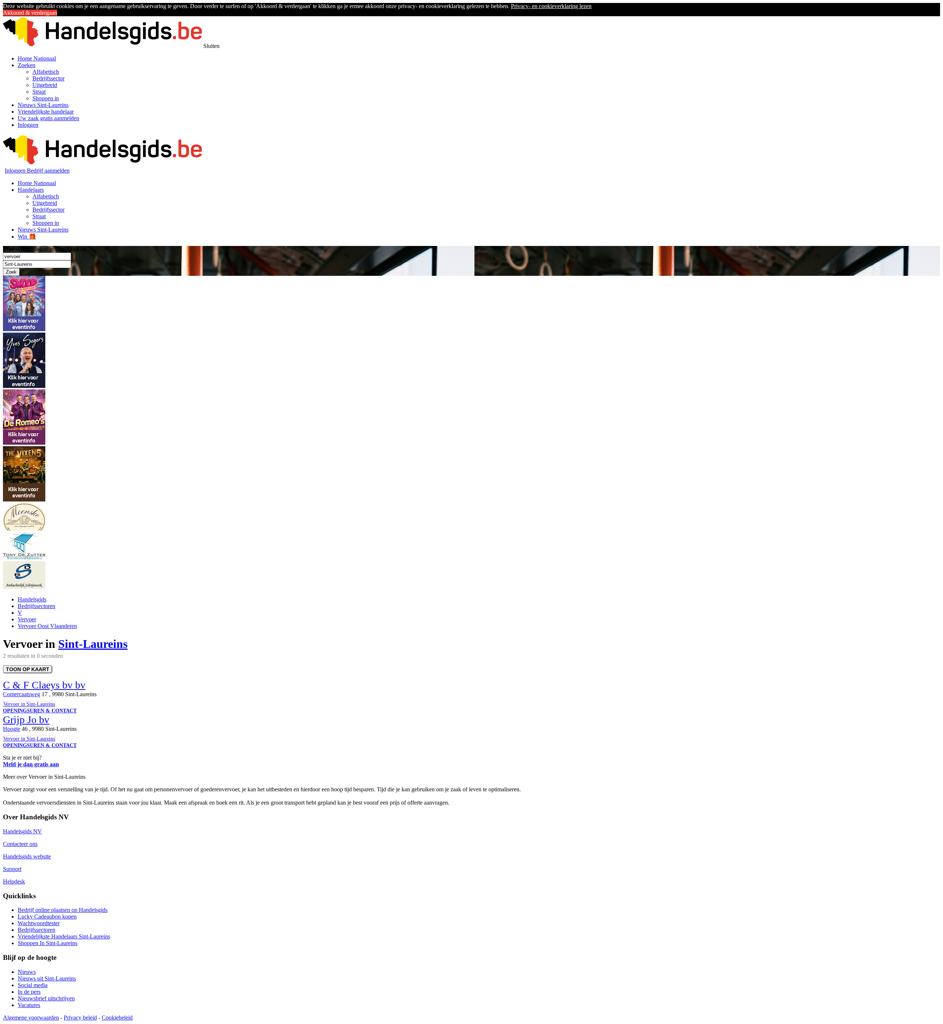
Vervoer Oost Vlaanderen (47, 626)
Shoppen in (45, 98)
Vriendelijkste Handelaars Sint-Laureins (64, 936)
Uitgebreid (44, 85)
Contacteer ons (20, 844)
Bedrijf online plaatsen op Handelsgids (63, 910)
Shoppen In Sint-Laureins (47, 943)
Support (12, 869)
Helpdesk (14, 881)
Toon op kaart (27, 669)
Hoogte (11, 729)
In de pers (29, 992)
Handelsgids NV (22, 831)
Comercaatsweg (21, 694)
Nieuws (27, 972)
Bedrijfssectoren (36, 606)
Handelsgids (32, 599)
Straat (39, 91)
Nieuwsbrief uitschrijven (46, 998)
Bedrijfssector (48, 78)
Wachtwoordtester (39, 923)
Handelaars (31, 190)
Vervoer (27, 619)
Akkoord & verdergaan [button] (30, 13)
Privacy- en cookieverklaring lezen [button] (551, 6)
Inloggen (28, 125)
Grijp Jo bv (26, 719)
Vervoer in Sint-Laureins (29, 704)
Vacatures (29, 1005)
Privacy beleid (80, 1017)
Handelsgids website (27, 856)
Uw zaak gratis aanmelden (48, 118)
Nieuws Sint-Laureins (43, 105)
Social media (33, 985)
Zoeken (26, 65)
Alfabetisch (45, 72)
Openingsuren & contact (40, 711)
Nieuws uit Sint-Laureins (47, 978)
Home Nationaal (37, 58)
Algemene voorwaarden (31, 1017)
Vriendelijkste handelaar (46, 111)
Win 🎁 (27, 236)
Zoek (11, 272)
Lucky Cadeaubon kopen (47, 916)
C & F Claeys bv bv (44, 685)
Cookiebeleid (117, 1017)
